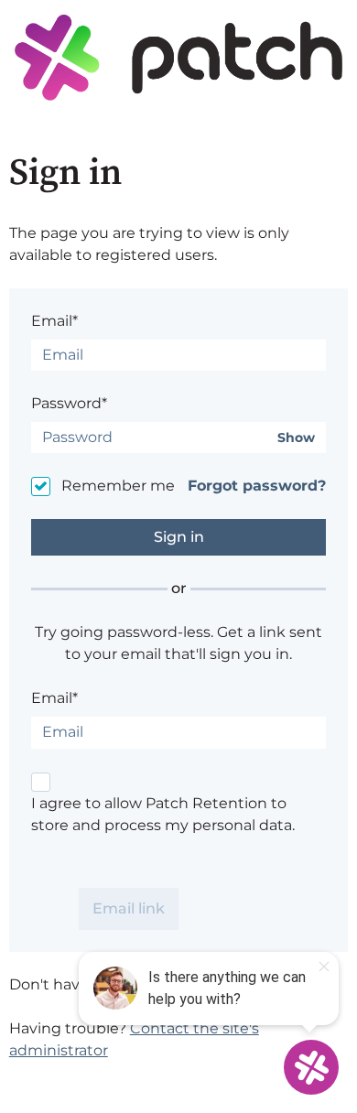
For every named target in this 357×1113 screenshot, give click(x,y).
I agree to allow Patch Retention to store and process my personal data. (163, 814)
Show (296, 438)
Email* (54, 321)
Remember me (118, 485)
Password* (69, 403)
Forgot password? (257, 485)
